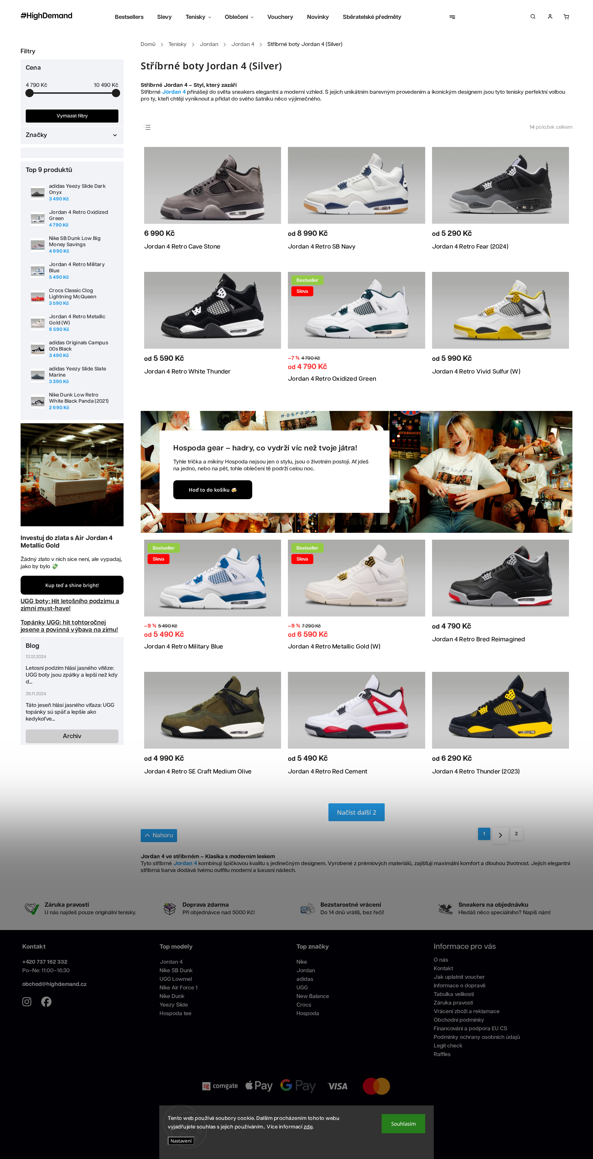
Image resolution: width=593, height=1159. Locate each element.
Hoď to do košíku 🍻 (213, 489)
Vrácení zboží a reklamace (467, 1011)
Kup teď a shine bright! (72, 585)
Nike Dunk (172, 996)
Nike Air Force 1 (179, 988)
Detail (266, 235)
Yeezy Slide (174, 1005)
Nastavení (181, 1141)
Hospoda (307, 1014)
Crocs (303, 1005)
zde (308, 1126)
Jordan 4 (171, 962)
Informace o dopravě (460, 986)
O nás (441, 960)
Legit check (448, 1046)
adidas (304, 979)
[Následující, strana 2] (500, 836)
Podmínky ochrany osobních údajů (477, 1037)
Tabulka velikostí (454, 994)
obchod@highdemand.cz (54, 984)
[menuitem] (132, 17)
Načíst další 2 (356, 812)
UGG (302, 988)
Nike (301, 962)
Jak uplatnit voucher (459, 977)
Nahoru (163, 836)
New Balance (312, 996)
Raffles (442, 1054)
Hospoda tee (175, 1014)
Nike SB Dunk (176, 971)
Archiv (72, 736)
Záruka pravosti (453, 1003)
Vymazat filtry (72, 115)
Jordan (305, 971)
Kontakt (443, 969)
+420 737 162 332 (44, 962)
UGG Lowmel (176, 979)
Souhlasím (403, 1123)
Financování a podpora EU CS (470, 1029)
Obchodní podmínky (459, 1020)
